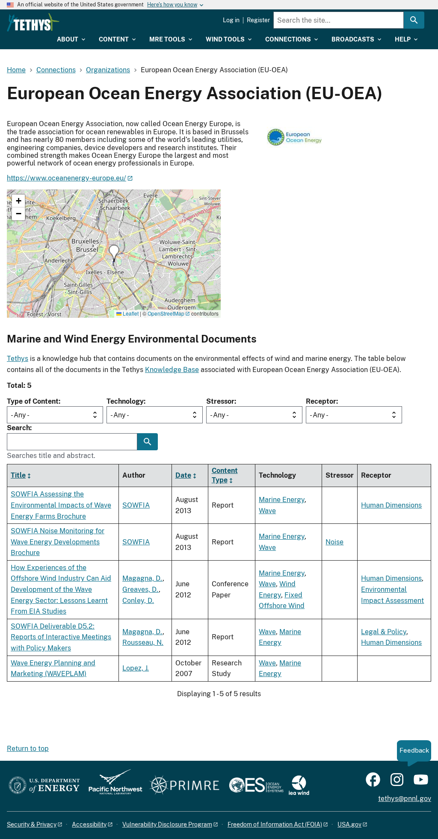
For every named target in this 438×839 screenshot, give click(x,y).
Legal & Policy (383, 632)
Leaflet (130, 313)
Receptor (321, 401)
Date (183, 475)
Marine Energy (282, 500)
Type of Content (33, 401)
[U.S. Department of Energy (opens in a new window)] (44, 785)
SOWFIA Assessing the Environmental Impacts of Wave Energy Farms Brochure (61, 505)
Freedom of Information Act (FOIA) (275, 824)
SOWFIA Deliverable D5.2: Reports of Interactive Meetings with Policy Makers (61, 637)
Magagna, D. (142, 578)
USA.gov (349, 824)
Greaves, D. (140, 589)
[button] (114, 253)
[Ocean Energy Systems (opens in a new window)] (257, 785)
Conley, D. (138, 601)
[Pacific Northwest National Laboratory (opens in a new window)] (112, 785)
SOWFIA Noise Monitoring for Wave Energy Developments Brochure (57, 542)
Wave (267, 511)
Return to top (28, 748)
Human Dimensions (391, 505)
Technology (125, 401)
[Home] (33, 22)
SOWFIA (136, 505)
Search (18, 428)
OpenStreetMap (166, 313)
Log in (231, 20)
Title (18, 475)
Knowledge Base (172, 370)
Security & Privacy (31, 824)
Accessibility (89, 824)
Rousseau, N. (142, 642)
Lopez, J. (135, 668)
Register (258, 20)
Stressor (220, 401)
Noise (334, 542)
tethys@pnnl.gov (404, 799)
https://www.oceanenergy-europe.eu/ (66, 178)
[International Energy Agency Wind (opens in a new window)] (299, 785)
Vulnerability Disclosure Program (167, 824)
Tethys (17, 359)
